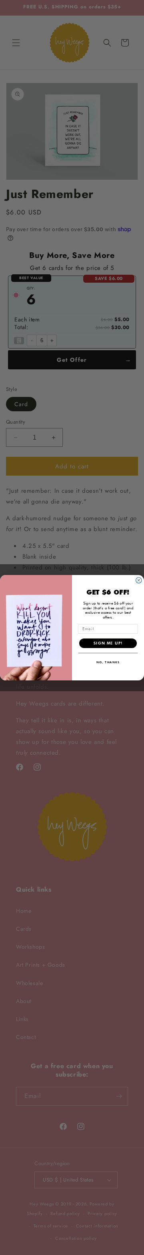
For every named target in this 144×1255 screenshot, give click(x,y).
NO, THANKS (108, 662)
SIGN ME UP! (108, 642)
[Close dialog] (139, 580)
